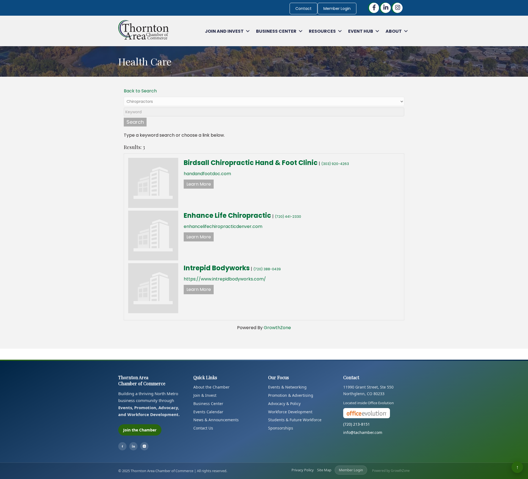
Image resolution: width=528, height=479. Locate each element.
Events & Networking (287, 387)
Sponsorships (280, 428)
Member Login (337, 8)
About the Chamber (211, 387)
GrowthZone (277, 327)
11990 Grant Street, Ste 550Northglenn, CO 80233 (368, 390)
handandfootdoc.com (207, 173)
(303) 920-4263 (335, 163)
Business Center (276, 31)
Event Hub (360, 31)
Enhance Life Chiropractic (227, 215)
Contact (303, 8)
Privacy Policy (303, 469)
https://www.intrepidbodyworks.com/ (225, 279)
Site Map (324, 469)
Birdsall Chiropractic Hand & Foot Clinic (251, 162)
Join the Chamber (139, 430)
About (394, 31)
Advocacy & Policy (284, 403)
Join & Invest (204, 395)
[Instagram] (144, 446)
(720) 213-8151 (356, 424)
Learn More (198, 184)
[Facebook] (122, 446)
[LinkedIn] (133, 446)
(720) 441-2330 (288, 216)
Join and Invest (224, 31)
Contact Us (203, 428)
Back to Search (140, 91)
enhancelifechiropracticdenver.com (223, 226)
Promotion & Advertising (290, 395)
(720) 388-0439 (267, 269)
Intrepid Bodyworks (217, 267)
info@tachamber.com (362, 432)
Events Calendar (208, 411)
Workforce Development (290, 411)
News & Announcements (216, 419)
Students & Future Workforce (294, 419)
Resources (322, 31)
